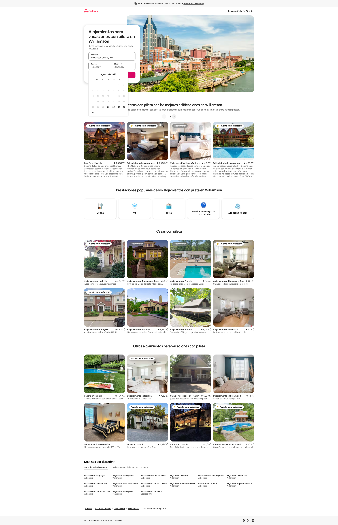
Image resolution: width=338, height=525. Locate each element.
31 (93, 112)
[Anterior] (164, 116)
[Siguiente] (174, 116)
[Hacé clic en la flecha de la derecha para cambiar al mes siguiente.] (123, 74)
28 (113, 107)
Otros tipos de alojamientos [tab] (96, 467)
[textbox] (100, 66)
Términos (118, 520)
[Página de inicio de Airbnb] (91, 11)
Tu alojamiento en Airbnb (240, 11)
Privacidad (107, 520)
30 (124, 107)
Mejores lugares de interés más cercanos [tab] (130, 467)
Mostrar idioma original (194, 3)
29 (119, 107)
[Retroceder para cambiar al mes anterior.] (93, 74)
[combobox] (112, 57)
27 (108, 107)
